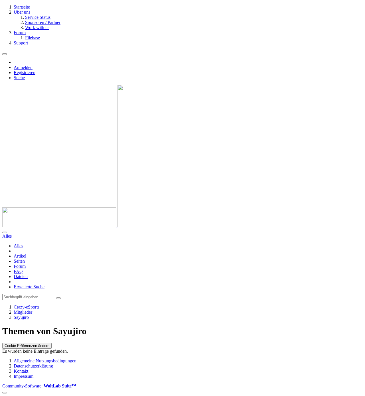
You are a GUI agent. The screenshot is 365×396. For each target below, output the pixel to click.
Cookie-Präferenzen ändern (27, 346)
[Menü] (4, 54)
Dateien (21, 276)
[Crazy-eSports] (131, 225)
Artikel (20, 256)
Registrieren (24, 72)
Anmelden (23, 67)
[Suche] (4, 232)
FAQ (18, 271)
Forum (20, 266)
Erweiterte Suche (29, 286)
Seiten (19, 261)
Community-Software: (39, 385)
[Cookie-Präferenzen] (4, 392)
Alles (18, 245)
